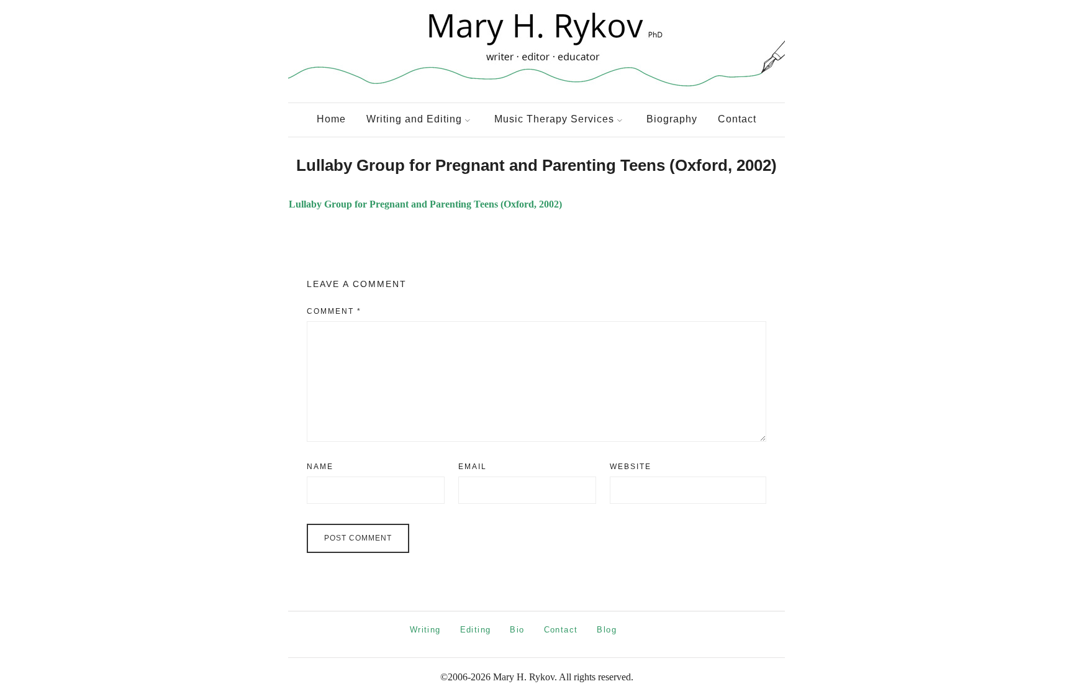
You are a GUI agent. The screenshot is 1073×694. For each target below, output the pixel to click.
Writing (425, 629)
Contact (737, 119)
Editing (475, 629)
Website (630, 466)
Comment (334, 311)
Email (472, 466)
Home (331, 119)
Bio (517, 629)
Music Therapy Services (554, 119)
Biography (671, 119)
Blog (607, 629)
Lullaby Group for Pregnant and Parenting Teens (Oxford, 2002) (425, 204)
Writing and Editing (414, 119)
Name (320, 466)
